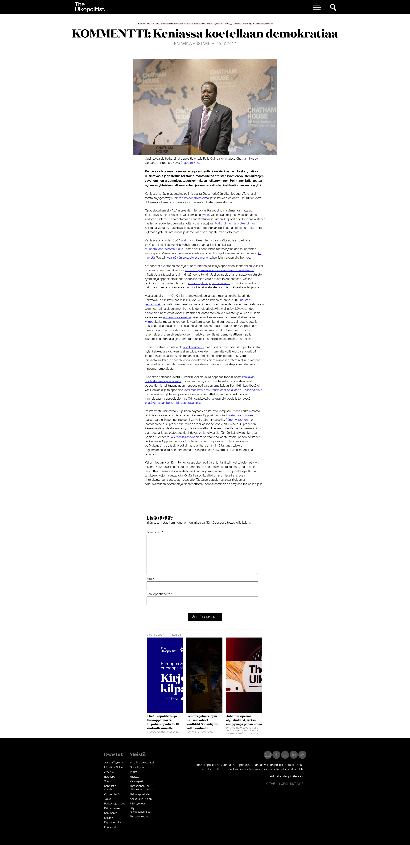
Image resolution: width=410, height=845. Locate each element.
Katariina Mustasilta (194, 44)
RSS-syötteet (137, 803)
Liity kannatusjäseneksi (140, 810)
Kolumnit (109, 818)
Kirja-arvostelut (112, 822)
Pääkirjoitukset (112, 808)
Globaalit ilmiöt (112, 794)
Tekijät (133, 772)
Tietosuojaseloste (140, 794)
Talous (107, 799)
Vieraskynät (136, 781)
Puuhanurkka (111, 827)
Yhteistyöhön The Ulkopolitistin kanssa (141, 788)
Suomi (107, 781)
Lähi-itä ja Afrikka (113, 767)
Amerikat (109, 772)
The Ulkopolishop (139, 816)
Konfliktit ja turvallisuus (110, 788)
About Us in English (141, 799)
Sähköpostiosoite (159, 594)
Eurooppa (109, 776)
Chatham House (191, 162)
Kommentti (155, 532)
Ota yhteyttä (137, 767)
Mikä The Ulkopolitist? (142, 762)
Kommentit (110, 813)
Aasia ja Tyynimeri (114, 762)
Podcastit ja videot (114, 803)
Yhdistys (134, 776)
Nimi (150, 579)
